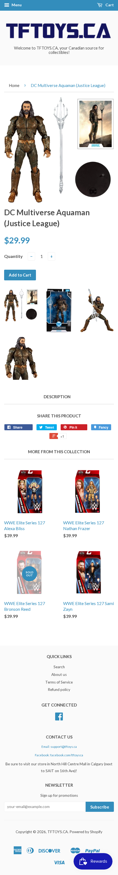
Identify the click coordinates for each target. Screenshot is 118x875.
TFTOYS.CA (57, 832)
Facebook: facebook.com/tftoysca (59, 755)
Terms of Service (59, 682)
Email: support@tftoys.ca (59, 746)
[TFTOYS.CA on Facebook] (59, 718)
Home (14, 85)
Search (59, 667)
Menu (16, 4)
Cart (109, 4)
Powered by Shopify (85, 832)
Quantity (13, 256)
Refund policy (59, 689)
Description (57, 396)
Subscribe (99, 806)
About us (59, 674)
